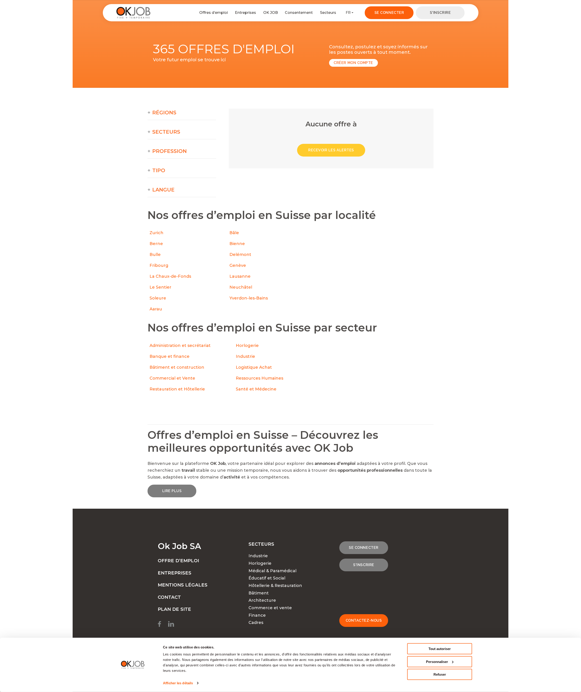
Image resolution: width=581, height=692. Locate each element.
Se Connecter (389, 12)
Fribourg (159, 265)
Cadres (256, 622)
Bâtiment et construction (177, 367)
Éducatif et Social (267, 578)
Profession (169, 151)
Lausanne (240, 276)
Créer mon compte (353, 63)
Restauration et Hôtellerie (177, 389)
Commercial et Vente (172, 378)
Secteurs (328, 12)
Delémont (240, 254)
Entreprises (245, 12)
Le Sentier (160, 287)
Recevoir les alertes (331, 150)
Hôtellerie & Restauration (275, 585)
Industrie (245, 356)
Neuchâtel (240, 287)
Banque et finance (170, 356)
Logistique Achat (254, 367)
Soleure (158, 298)
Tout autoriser (439, 649)
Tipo (158, 170)
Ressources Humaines (259, 378)
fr (348, 12)
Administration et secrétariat (180, 345)
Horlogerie (247, 345)
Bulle (155, 254)
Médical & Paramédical (272, 570)
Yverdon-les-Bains (248, 298)
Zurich (156, 232)
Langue (163, 190)
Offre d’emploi (178, 560)
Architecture (262, 600)
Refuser (439, 674)
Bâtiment (259, 593)
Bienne (237, 243)
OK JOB (270, 12)
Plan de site (174, 609)
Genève (237, 265)
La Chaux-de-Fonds (170, 276)
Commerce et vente (270, 607)
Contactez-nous (364, 620)
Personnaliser (437, 661)
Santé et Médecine (257, 389)
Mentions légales (182, 585)
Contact (169, 597)
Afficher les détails (178, 683)
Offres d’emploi (213, 12)
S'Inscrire (440, 12)
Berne (156, 243)
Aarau (156, 309)
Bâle (234, 232)
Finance (257, 615)
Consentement (299, 12)
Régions (164, 112)
